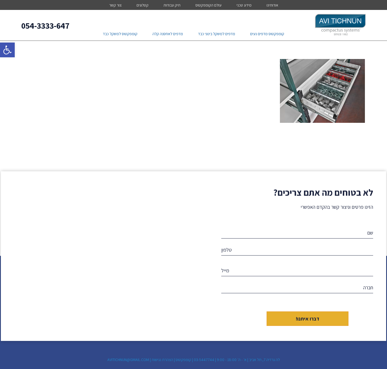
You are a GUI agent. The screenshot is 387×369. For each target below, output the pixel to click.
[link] (7, 50)
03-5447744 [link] (204, 359)
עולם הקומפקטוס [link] (208, 5)
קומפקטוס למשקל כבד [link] (120, 33)
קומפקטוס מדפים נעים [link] (267, 33)
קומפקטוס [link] (183, 359)
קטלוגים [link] (142, 5)
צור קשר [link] (115, 5)
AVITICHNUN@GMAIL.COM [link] (128, 359)
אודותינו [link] (272, 5)
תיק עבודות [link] (171, 5)
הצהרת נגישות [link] (162, 359)
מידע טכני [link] (244, 5)
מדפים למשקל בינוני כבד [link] (216, 33)
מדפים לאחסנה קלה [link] (167, 33)
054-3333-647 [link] (45, 25)
